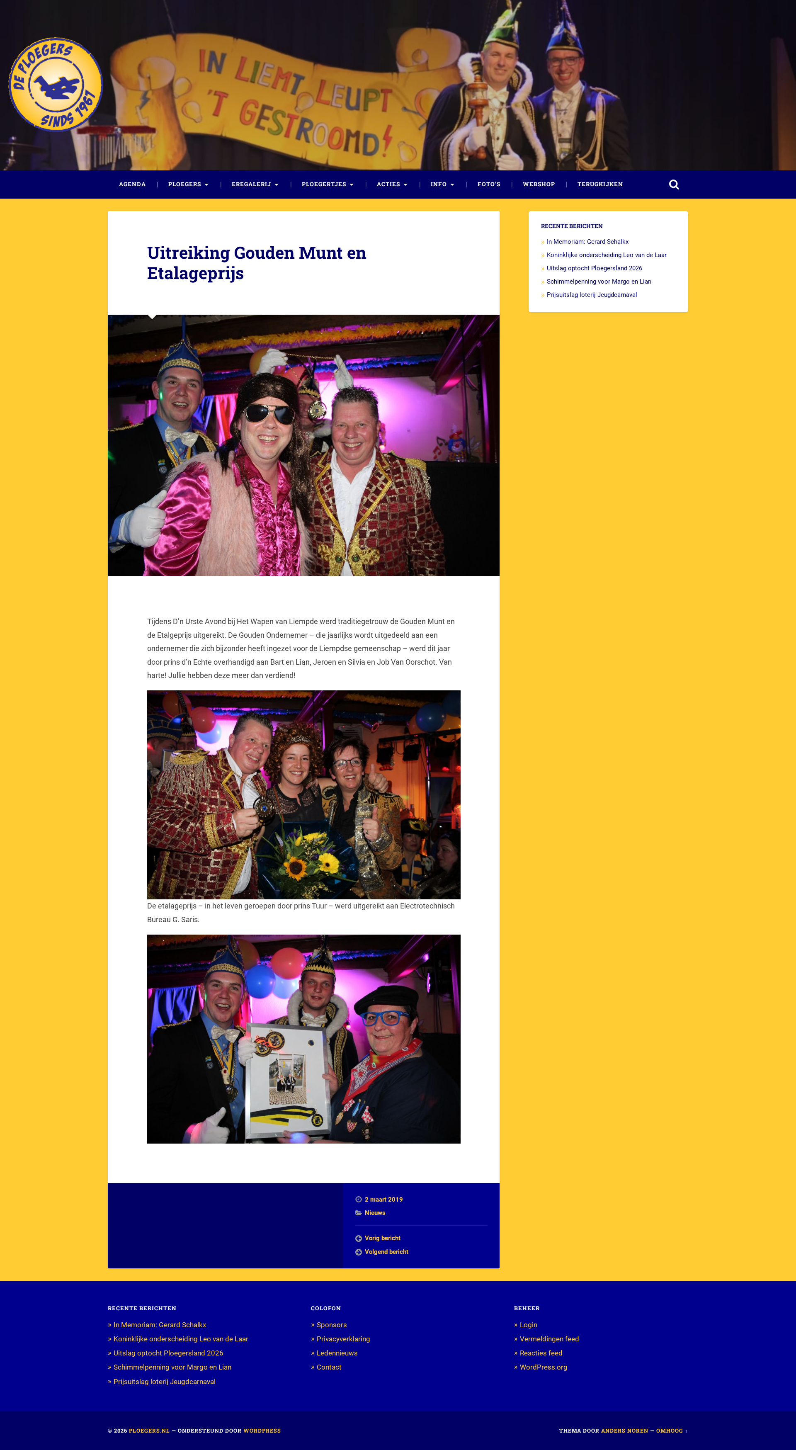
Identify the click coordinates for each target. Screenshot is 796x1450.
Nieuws (375, 1213)
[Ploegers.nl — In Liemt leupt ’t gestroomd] (55, 85)
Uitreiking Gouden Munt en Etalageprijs (256, 262)
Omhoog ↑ (672, 1430)
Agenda (132, 184)
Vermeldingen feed (549, 1339)
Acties (388, 184)
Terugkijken (600, 184)
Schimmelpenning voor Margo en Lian (599, 281)
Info (439, 184)
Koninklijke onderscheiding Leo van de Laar (607, 255)
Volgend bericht (386, 1252)
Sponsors (332, 1325)
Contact (329, 1367)
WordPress (262, 1430)
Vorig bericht (382, 1238)
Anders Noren (624, 1430)
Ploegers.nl (149, 1430)
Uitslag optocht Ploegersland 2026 (594, 268)
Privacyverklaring (343, 1339)
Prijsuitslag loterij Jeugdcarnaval (592, 295)
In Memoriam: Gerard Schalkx (588, 241)
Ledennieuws (337, 1353)
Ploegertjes (324, 184)
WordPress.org (544, 1367)
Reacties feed (541, 1353)
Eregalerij (251, 184)
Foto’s (489, 184)
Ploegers (184, 184)
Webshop (539, 184)
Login (528, 1325)
